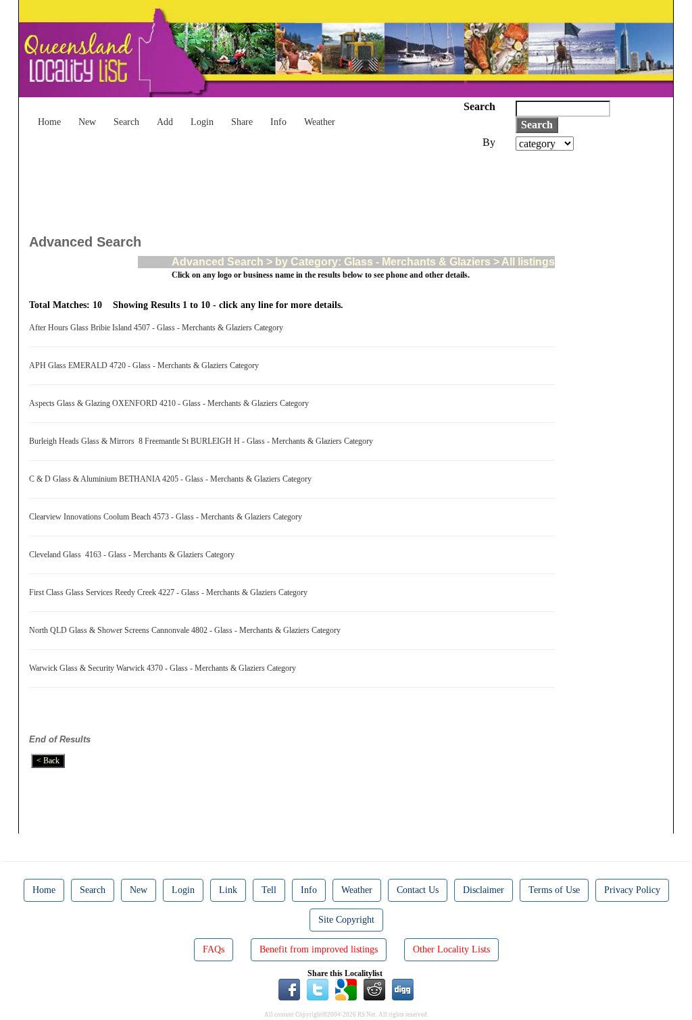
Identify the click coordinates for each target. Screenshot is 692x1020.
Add (165, 122)
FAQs (213, 949)
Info (278, 122)
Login (202, 122)
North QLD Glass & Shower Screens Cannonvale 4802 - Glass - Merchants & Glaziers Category (187, 630)
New (87, 122)
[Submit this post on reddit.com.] (374, 988)
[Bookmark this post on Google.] (346, 988)
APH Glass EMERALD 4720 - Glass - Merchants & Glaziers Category (146, 365)
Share (242, 122)
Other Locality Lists (451, 949)
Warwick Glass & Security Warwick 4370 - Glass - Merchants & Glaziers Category (164, 668)
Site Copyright (346, 920)
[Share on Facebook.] (289, 988)
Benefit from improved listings (319, 949)
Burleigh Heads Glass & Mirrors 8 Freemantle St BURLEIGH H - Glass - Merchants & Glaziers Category (203, 441)
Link (228, 890)
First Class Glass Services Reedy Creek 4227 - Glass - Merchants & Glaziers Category (170, 592)
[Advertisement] (275, 187)
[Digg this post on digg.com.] (403, 988)
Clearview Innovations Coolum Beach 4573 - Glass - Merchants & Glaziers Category (167, 516)
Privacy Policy (632, 890)
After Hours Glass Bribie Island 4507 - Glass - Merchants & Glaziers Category (158, 327)
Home (49, 122)
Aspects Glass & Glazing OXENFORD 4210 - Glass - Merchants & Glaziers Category (171, 403)
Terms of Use (554, 890)
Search (126, 122)
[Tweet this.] (317, 988)
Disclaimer (483, 890)
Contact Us (418, 890)
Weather (319, 122)
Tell (269, 890)
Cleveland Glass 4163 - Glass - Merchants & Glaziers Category (134, 554)
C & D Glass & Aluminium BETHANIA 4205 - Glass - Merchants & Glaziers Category (172, 479)
